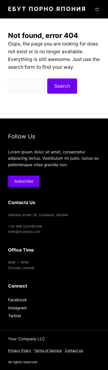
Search (62, 86)
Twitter (14, 315)
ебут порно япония (47, 8)
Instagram (17, 307)
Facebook (17, 299)
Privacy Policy (19, 351)
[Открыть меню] (97, 9)
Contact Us (74, 351)
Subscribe (23, 181)
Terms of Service (48, 351)
